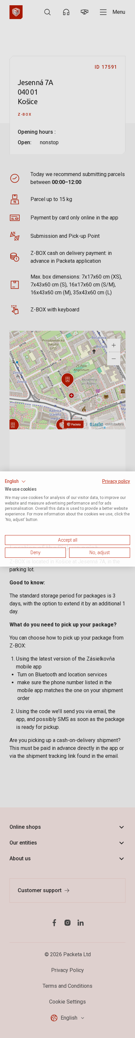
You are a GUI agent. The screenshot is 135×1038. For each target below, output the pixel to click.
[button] (15, 481)
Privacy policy (116, 481)
